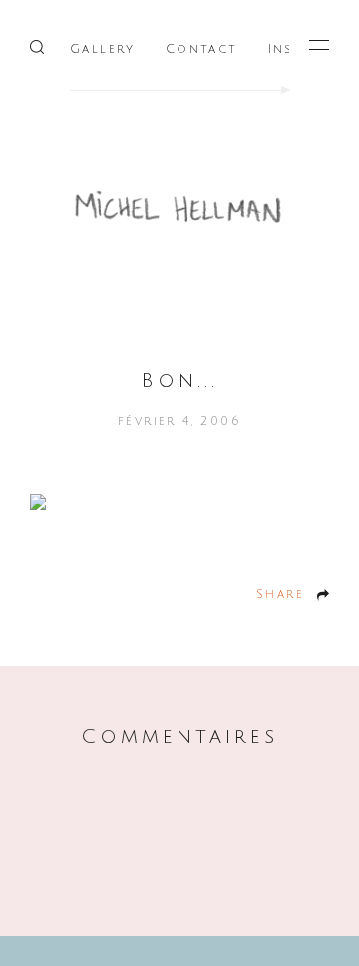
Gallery (103, 49)
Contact (202, 49)
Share (280, 594)
